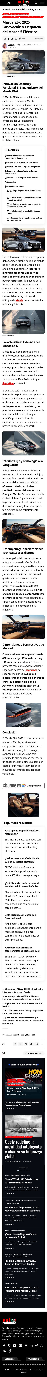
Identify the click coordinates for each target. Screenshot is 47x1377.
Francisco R (11, 1095)
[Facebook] (4, 1345)
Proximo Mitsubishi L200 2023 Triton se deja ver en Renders (20, 1262)
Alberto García (14, 44)
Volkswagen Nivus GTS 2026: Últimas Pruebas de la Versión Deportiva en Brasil (21, 997)
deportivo (8, 383)
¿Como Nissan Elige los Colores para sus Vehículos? (21, 1236)
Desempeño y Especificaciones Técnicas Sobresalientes (21, 172)
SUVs (28, 1175)
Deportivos (11, 1080)
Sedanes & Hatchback (11, 17)
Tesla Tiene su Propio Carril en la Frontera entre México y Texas (22, 1289)
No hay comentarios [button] (35, 1053)
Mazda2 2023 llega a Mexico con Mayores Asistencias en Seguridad (22, 1209)
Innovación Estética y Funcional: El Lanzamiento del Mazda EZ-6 (19, 156)
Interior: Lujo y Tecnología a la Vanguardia (23, 167)
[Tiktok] (10, 1351)
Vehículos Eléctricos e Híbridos (31, 17)
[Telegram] (36, 1345)
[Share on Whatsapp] (16, 39)
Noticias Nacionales (18, 1175)
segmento (31, 670)
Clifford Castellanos (13, 1161)
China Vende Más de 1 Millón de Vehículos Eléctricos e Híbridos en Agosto (22, 990)
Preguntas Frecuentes (15, 186)
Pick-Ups (27, 1257)
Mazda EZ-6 (30, 1035)
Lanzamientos (9, 1201)
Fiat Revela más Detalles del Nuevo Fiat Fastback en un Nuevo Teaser (22, 1103)
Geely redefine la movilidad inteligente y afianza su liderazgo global (23, 1149)
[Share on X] (12, 39)
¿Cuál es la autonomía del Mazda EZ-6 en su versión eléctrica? (24, 198)
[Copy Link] (19, 39)
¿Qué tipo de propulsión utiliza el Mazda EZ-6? (24, 191)
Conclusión (11, 182)
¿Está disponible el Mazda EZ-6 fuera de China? (23, 212)
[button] (4, 3)
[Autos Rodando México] (23, 3)
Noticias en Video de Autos (23, 1254)
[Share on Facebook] (8, 39)
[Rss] (4, 1351)
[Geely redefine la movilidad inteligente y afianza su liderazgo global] (23, 1126)
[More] (23, 39)
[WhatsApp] (42, 1345)
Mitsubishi (8, 1254)
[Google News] (20, 1345)
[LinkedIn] (31, 1345)
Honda (19, 1080)
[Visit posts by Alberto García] (4, 46)
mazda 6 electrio (19, 1035)
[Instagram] (26, 1345)
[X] (9, 1345)
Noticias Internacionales (19, 14)
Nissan (7, 1175)
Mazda (6, 14)
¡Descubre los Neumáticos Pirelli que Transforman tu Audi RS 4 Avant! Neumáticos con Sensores (23, 1020)
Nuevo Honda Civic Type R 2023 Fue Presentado (23, 1089)
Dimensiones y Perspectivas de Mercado (22, 178)
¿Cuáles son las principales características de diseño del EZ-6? (24, 219)
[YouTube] (14, 1345)
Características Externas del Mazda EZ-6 (22, 162)
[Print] (36, 1044)
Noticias (28, 1137)
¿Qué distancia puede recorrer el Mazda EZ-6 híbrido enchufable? (23, 205)
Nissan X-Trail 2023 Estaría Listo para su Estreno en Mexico (21, 1181)
